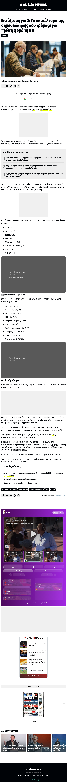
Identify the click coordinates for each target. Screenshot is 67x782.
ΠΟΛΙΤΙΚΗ (17, 9)
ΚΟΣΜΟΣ (48, 9)
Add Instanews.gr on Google (35, 99)
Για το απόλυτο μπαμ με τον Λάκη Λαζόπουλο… (21, 479)
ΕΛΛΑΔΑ (42, 9)
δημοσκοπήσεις (46, 109)
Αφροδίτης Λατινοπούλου (26, 423)
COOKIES (47, 775)
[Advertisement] (33, 125)
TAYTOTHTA (20, 775)
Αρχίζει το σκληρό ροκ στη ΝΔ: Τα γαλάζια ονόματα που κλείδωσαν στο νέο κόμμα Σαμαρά (33, 175)
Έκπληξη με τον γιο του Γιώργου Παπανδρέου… (21, 483)
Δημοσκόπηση (24, 489)
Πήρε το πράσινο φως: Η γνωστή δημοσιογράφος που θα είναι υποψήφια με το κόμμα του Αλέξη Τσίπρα (30, 167)
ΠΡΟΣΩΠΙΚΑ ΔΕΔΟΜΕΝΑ (30, 775)
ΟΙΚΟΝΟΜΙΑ (35, 9)
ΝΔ (34, 109)
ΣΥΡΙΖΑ (8, 235)
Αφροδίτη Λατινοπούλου (10, 489)
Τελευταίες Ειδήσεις (11, 466)
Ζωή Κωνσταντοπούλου (37, 489)
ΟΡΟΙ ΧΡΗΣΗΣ (40, 775)
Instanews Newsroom (48, 86)
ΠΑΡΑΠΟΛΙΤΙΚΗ (26, 9)
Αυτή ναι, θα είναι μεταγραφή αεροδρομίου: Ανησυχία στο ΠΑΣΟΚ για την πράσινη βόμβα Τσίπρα (32, 158)
